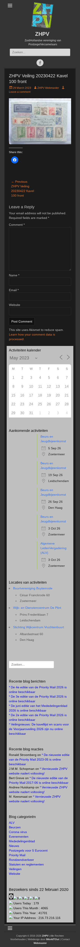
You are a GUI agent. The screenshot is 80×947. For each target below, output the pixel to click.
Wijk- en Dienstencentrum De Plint (37, 607)
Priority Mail (17, 855)
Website (14, 305)
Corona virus (18, 832)
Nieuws (14, 846)
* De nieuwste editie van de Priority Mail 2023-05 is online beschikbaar (39, 759)
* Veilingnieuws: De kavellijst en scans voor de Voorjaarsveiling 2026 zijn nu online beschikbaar (39, 729)
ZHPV (42, 34)
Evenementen (18, 836)
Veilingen (15, 869)
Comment (17, 224)
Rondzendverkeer (21, 860)
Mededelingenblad (22, 841)
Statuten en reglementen (26, 864)
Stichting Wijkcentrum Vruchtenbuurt (38, 627)
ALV (11, 822)
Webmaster (40, 943)
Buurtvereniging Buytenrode (32, 588)
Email (14, 290)
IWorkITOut (52, 939)
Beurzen (15, 827)
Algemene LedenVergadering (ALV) (53, 548)
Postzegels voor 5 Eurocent (28, 850)
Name (14, 275)
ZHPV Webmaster (48, 87)
